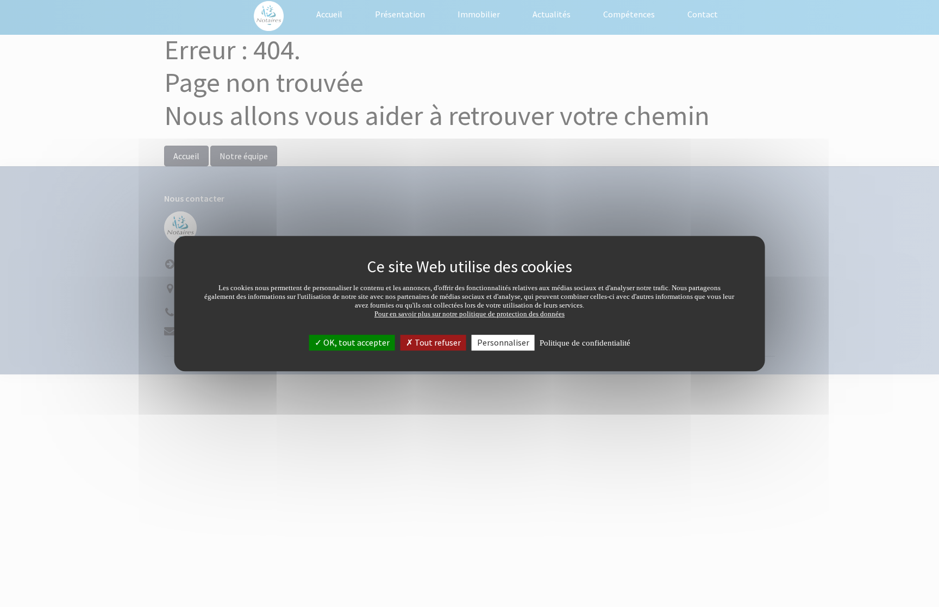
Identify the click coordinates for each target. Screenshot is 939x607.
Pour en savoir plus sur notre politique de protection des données (469, 314)
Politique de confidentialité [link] (585, 343)
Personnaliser (503, 342)
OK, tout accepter (356, 342)
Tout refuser (437, 342)
